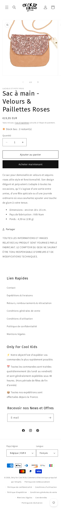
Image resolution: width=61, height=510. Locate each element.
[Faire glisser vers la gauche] (23, 82)
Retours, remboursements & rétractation (29, 303)
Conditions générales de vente (23, 310)
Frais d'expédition (22, 123)
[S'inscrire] (50, 418)
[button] (7, 7)
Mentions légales (16, 334)
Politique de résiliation (32, 503)
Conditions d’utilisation (46, 487)
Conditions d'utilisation (20, 318)
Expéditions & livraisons (20, 295)
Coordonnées (41, 497)
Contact (11, 287)
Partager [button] (10, 229)
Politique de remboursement (37, 482)
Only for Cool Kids (19, 477)
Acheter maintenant (31, 164)
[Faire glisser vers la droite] (38, 82)
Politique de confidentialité (22, 326)
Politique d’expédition (17, 492)
